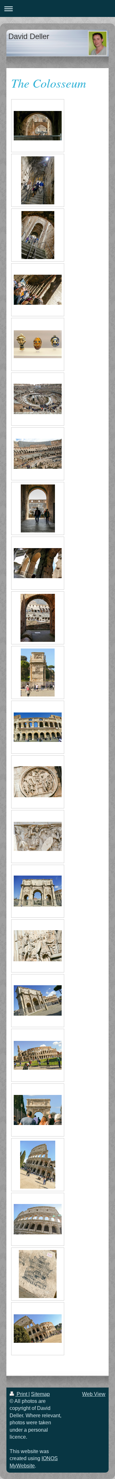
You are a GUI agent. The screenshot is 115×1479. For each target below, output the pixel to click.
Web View (93, 1394)
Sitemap (40, 1394)
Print (21, 1394)
